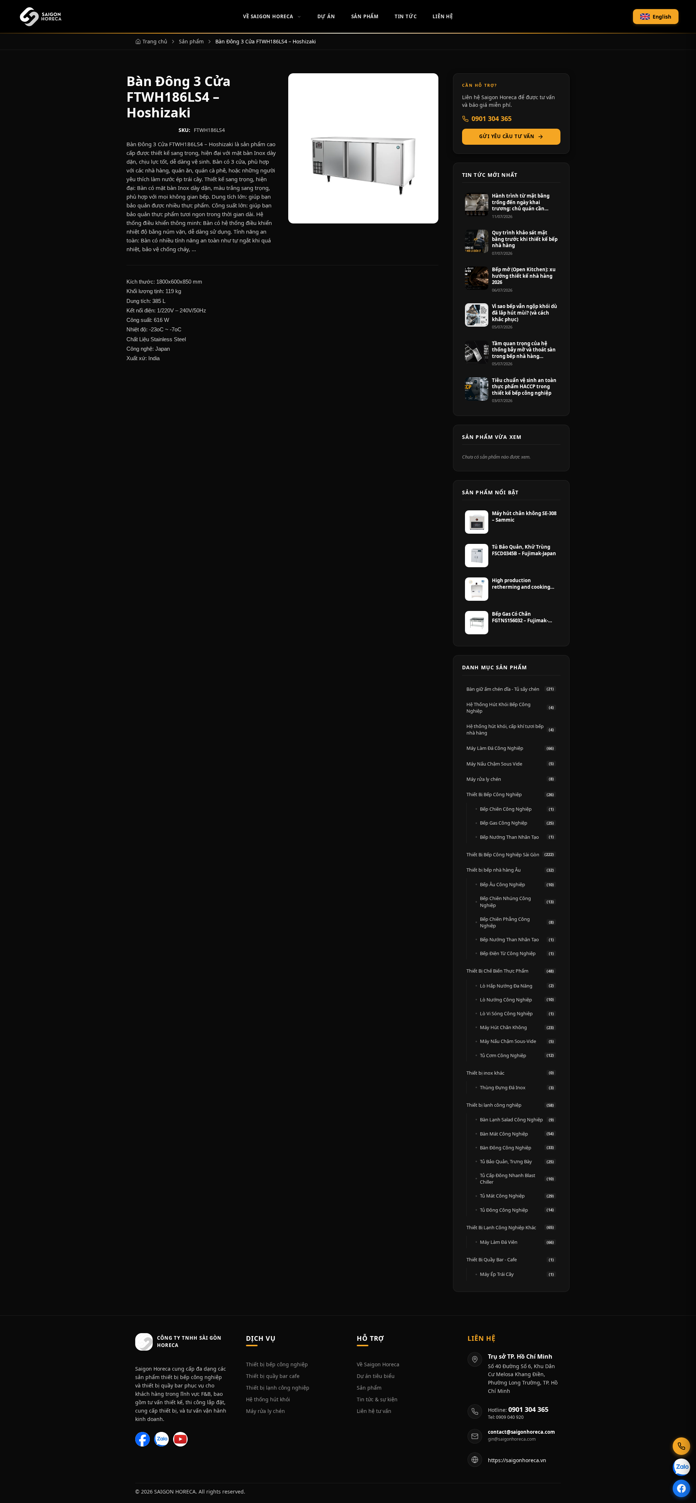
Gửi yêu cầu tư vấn (506, 136)
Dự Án (326, 16)
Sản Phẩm (365, 16)
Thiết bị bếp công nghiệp (277, 1364)
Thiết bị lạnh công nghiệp (277, 1387)
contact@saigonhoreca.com (521, 1432)
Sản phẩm (369, 1387)
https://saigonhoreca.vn (517, 1460)
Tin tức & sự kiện (377, 1399)
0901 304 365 (492, 118)
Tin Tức (406, 16)
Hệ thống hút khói (268, 1399)
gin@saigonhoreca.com (512, 1439)
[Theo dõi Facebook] (681, 1488)
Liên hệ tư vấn (374, 1410)
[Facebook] (142, 1439)
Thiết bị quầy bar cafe (273, 1375)
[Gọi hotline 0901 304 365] (681, 1446)
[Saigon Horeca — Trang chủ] (40, 16)
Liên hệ (443, 16)
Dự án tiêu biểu (376, 1375)
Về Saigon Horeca (268, 16)
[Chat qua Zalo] (681, 1467)
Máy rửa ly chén (265, 1410)
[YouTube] (180, 1439)
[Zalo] (161, 1439)
